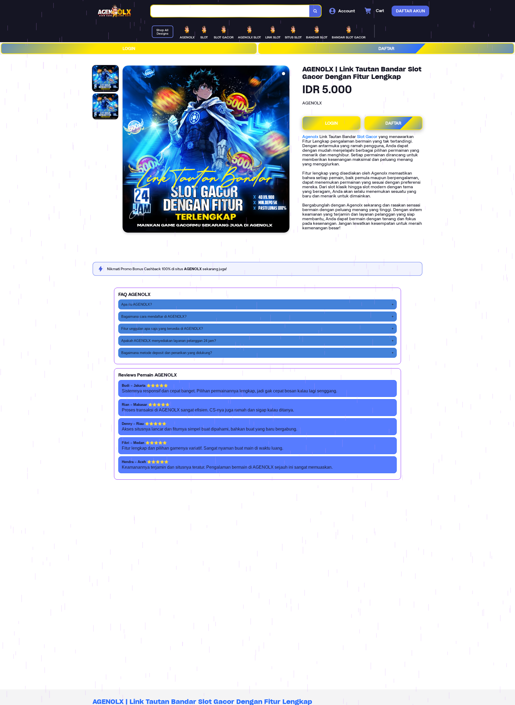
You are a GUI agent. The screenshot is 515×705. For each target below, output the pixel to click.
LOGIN (129, 48)
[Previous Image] (127, 150)
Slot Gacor (367, 136)
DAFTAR (386, 48)
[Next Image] (285, 150)
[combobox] (230, 11)
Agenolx (310, 136)
